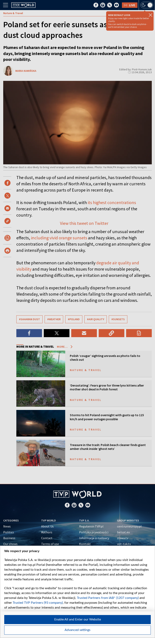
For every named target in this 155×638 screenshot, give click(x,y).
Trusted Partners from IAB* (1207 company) (108, 597)
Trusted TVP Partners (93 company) (38, 602)
